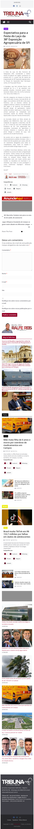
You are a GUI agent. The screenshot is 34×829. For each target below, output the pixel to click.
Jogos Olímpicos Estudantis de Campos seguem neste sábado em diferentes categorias (16, 224)
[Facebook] (14, 6)
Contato (9, 820)
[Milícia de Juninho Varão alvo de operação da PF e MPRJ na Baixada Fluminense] (7, 496)
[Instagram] (17, 6)
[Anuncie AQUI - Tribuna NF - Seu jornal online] (17, 198)
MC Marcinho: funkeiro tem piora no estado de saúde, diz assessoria (17, 216)
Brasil (5, 527)
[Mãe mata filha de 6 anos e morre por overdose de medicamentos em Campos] (17, 686)
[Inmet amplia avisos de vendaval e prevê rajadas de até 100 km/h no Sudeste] (17, 656)
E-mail (4, 282)
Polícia (5, 436)
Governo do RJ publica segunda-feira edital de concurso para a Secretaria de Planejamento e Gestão (16, 342)
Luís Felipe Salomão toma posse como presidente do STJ (22, 573)
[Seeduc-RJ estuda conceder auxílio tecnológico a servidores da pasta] (17, 605)
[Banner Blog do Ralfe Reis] (17, 327)
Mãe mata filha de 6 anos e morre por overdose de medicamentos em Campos (16, 443)
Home (5, 174)
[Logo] (17, 779)
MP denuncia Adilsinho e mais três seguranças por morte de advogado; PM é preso (22, 483)
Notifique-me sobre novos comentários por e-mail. (16, 302)
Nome (4, 274)
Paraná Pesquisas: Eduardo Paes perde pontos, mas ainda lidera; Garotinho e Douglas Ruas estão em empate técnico (16, 759)
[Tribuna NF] (17, 13)
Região (5, 28)
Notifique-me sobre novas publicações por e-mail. (17, 310)
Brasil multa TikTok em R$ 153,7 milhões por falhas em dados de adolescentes (16, 534)
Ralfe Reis (15, 46)
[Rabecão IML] (17, 426)
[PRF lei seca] (7, 584)
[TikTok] (17, 517)
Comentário (6, 250)
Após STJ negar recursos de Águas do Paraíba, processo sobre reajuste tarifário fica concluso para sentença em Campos (16, 365)
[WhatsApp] (20, 6)
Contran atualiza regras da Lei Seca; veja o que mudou (23, 583)
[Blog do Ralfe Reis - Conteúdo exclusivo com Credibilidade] (17, 176)
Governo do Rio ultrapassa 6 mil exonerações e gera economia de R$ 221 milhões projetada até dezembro (17, 389)
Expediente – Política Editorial (19, 820)
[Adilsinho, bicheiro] (7, 484)
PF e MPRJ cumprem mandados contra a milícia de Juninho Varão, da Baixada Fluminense (22, 495)
